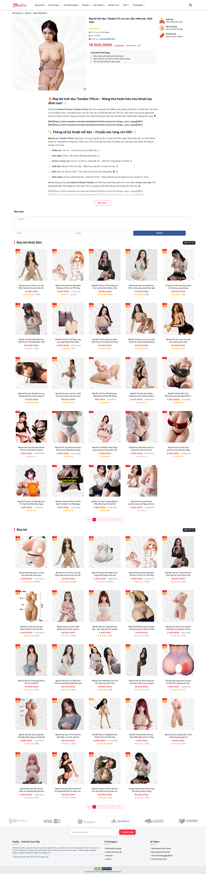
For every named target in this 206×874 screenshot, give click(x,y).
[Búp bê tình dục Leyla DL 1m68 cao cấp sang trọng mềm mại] (68, 373)
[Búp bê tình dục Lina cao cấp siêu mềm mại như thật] (178, 319)
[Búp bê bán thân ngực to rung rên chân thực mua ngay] (31, 552)
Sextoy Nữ (39, 5)
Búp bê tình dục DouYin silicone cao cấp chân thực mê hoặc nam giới (104, 791)
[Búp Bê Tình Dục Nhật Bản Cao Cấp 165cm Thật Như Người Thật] (31, 319)
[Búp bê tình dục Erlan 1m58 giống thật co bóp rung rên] (68, 606)
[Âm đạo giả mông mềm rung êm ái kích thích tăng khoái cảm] (178, 660)
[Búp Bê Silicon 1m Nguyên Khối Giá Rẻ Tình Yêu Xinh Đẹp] (105, 714)
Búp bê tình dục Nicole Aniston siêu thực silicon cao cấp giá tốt (141, 683)
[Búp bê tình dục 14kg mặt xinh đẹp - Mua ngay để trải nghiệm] (105, 606)
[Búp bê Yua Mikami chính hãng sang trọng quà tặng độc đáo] (105, 427)
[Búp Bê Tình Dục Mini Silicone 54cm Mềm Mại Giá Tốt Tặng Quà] (141, 714)
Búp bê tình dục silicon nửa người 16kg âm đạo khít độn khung (31, 629)
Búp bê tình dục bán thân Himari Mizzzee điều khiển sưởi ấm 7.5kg (31, 450)
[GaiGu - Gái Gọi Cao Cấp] (20, 5)
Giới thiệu (109, 856)
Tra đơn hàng (127, 832)
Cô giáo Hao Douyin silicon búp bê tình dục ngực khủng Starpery (178, 288)
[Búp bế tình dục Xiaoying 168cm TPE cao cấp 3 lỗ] (31, 660)
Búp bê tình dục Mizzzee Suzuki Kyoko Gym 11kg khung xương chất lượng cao (68, 450)
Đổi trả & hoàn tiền (159, 859)
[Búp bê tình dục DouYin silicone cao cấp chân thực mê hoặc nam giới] (105, 768)
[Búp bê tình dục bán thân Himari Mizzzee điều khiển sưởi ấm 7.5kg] (31, 427)
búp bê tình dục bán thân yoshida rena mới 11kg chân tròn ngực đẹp (141, 504)
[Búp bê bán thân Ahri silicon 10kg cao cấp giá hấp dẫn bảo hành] (31, 768)
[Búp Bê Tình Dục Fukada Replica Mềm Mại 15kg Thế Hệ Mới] (105, 481)
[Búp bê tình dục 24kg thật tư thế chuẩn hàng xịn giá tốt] (178, 714)
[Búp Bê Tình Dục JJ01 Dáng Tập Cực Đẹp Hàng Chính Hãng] (68, 319)
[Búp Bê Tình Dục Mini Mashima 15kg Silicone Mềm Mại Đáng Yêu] (105, 373)
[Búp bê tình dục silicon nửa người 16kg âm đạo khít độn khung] (31, 606)
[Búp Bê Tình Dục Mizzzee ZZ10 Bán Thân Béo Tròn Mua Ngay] (68, 481)
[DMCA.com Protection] (103, 868)
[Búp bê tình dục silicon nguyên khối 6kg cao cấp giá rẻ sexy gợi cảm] (178, 606)
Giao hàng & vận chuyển (161, 848)
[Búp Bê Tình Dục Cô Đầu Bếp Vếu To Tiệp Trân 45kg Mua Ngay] (31, 481)
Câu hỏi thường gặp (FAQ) (162, 856)
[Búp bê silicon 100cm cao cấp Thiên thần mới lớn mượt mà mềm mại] (31, 265)
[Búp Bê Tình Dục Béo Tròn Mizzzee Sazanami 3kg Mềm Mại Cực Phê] (178, 373)
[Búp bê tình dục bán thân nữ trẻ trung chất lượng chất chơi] (105, 552)
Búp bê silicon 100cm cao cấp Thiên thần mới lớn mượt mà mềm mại (31, 288)
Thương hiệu (137, 5)
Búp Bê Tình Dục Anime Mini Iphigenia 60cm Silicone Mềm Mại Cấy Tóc (141, 396)
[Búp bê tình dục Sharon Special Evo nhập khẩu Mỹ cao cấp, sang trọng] (68, 768)
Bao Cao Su (98, 5)
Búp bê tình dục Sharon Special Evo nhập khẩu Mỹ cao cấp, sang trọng (68, 791)
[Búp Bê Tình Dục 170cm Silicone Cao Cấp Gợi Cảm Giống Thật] (105, 265)
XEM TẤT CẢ (189, 243)
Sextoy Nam (54, 5)
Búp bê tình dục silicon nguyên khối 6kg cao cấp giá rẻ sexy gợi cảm (178, 629)
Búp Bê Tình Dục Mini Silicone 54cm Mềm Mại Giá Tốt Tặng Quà (141, 737)
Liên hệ (108, 859)
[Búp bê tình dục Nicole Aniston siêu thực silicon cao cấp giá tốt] (141, 660)
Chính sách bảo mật (114, 852)
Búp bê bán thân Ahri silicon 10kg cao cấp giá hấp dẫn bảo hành (31, 791)
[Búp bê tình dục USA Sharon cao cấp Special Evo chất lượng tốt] (31, 373)
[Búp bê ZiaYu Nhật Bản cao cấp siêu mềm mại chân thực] (105, 660)
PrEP (125, 5)
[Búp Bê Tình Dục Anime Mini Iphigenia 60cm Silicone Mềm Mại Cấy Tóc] (141, 373)
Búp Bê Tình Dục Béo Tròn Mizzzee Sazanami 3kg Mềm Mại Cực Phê (178, 396)
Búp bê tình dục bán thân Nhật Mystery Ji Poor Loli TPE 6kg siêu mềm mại (68, 288)
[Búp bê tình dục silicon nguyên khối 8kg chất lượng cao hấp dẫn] (31, 714)
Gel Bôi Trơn (113, 5)
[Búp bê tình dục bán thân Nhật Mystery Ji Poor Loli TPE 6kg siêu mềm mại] (68, 265)
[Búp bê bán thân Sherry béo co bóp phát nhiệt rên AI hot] (141, 427)
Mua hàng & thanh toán (161, 852)
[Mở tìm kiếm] (190, 5)
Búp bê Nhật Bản (107, 39)
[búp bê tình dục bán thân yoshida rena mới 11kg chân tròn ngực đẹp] (141, 481)
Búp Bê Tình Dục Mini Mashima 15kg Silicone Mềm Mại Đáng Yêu (104, 396)
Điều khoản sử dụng (113, 848)
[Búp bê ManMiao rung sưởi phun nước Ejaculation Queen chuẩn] (141, 606)
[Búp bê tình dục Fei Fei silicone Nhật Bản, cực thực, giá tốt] (68, 714)
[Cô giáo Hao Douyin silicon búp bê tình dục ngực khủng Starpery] (178, 265)
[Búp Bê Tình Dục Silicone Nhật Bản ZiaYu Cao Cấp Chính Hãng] (105, 319)
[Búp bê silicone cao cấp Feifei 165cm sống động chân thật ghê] (141, 265)
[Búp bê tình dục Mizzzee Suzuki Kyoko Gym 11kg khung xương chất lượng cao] (68, 427)
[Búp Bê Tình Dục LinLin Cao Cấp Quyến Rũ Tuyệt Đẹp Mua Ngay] (141, 319)
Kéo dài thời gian (70, 5)
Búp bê (22, 530)
